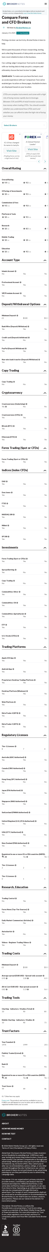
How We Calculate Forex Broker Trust (24, 1217)
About (5, 1123)
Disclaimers (18, 1148)
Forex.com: (6, 1100)
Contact (6, 1139)
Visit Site (11, 150)
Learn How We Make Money (32, 13)
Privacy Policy (30, 1148)
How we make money (13, 1128)
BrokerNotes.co (14, 4)
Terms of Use (7, 1148)
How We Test (8, 1134)
